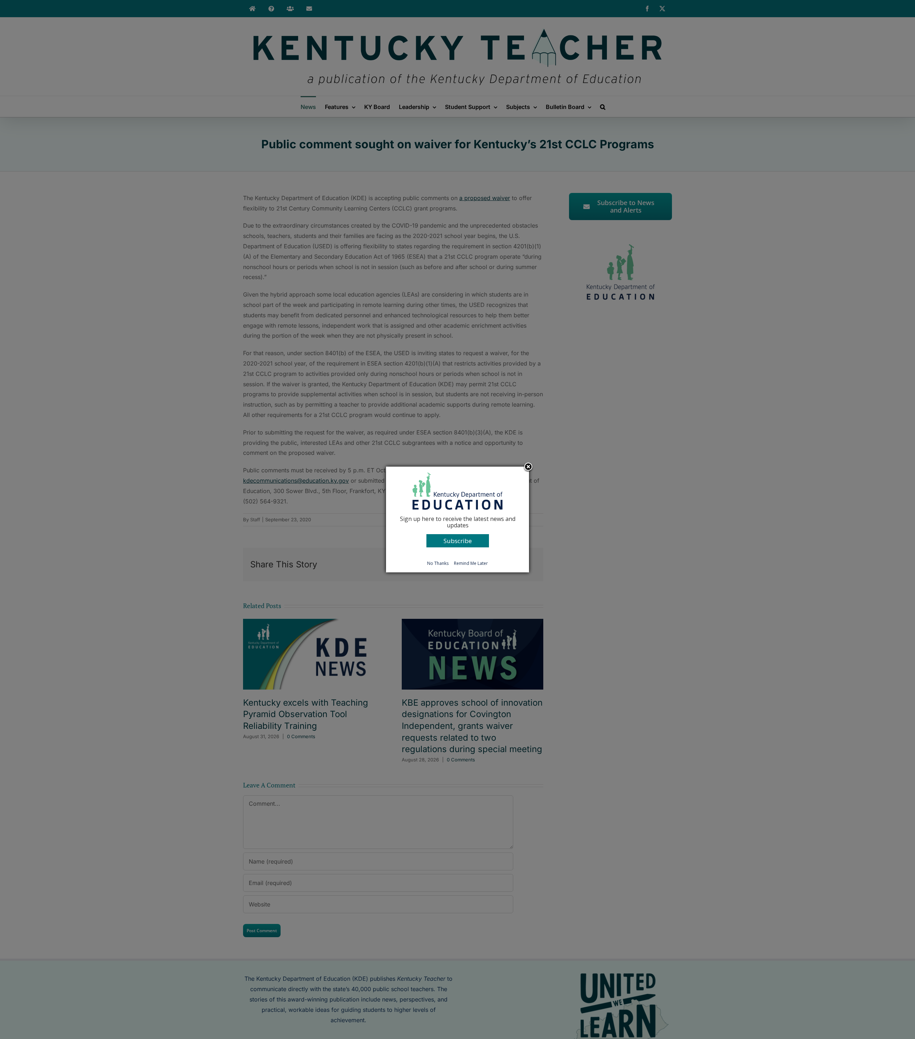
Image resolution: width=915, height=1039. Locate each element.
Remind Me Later (471, 563)
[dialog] (457, 519)
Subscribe (458, 541)
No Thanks (438, 563)
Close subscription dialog (528, 467)
